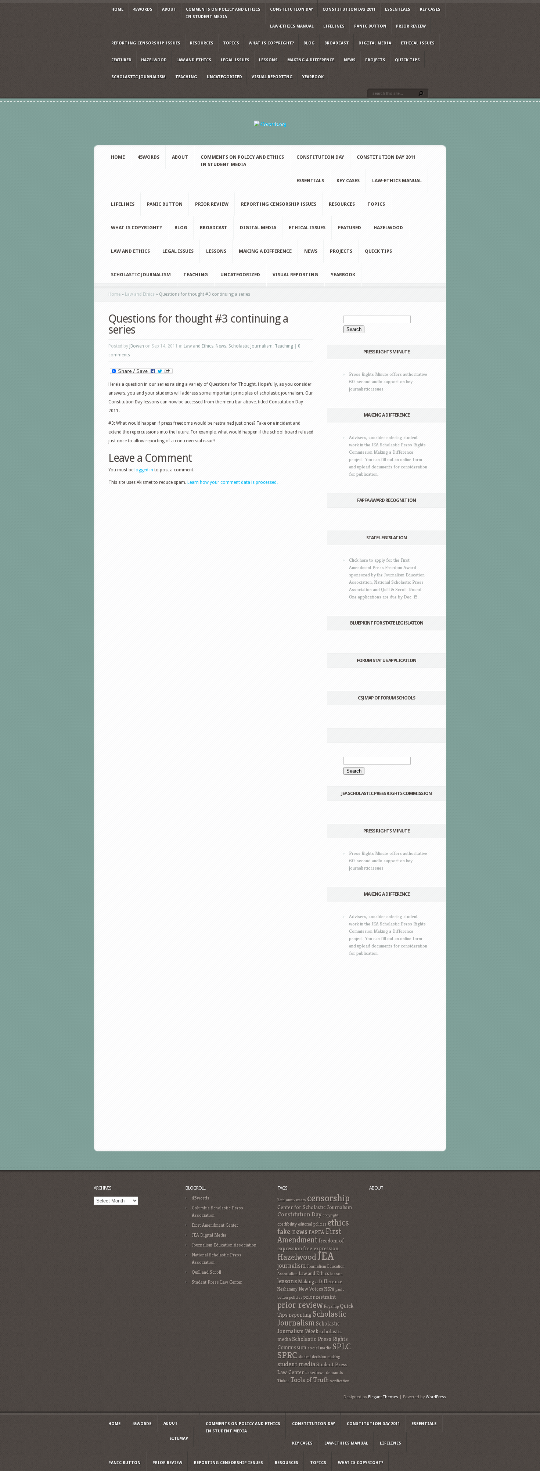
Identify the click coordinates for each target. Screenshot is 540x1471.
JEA (325, 1256)
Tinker (283, 1381)
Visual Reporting (272, 77)
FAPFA (316, 1232)
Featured (121, 60)
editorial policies (312, 1224)
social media (319, 1348)
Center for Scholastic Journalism (314, 1207)
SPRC (287, 1355)
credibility (287, 1224)
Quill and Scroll (206, 1272)
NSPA (329, 1289)
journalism (291, 1266)
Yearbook (313, 77)
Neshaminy (287, 1289)
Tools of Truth (310, 1380)
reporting (300, 1314)
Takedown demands (324, 1372)
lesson (336, 1274)
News (350, 60)
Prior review (411, 26)
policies (295, 1297)
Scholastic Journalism (138, 77)
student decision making (319, 1356)
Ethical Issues (418, 43)
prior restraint (319, 1297)
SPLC (341, 1346)
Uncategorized (224, 77)
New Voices (311, 1289)
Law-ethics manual (292, 26)
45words (142, 9)
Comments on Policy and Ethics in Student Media (223, 13)
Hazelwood (154, 60)
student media (296, 1364)
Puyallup (331, 1306)
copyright (330, 1215)
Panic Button (370, 26)
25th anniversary (291, 1199)
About (169, 9)
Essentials (397, 9)
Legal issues (235, 60)
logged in (143, 469)
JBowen (136, 346)
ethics (338, 1222)
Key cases (430, 9)
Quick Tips (407, 60)
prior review (300, 1304)
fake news (292, 1231)
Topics (231, 43)
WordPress (436, 1397)
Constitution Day (291, 9)
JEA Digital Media (209, 1235)
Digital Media (375, 43)
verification (339, 1380)
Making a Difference (310, 60)
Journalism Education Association (224, 1245)
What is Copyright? (271, 43)
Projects (375, 60)
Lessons (268, 60)
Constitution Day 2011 (349, 9)
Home (117, 9)
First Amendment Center (215, 1225)
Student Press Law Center (217, 1282)
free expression (320, 1248)
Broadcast (336, 43)
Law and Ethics (193, 60)
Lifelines (334, 26)
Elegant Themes (383, 1397)
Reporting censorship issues (145, 43)
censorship (328, 1198)
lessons (287, 1281)
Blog (309, 43)
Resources (201, 43)
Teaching (186, 77)
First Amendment (309, 1235)
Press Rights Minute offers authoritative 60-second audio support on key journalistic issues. (388, 381)
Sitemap (178, 1438)
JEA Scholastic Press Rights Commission (386, 793)
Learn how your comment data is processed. (232, 482)
